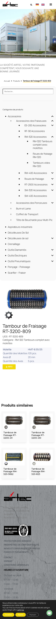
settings (20, 610)
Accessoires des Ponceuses (31, 203)
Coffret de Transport (27, 214)
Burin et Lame (23, 208)
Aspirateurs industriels (20, 227)
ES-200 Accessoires (35, 125)
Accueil (7, 81)
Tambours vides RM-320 (41, 164)
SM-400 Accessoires (35, 196)
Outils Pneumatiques (19, 261)
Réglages (32, 615)
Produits (16, 81)
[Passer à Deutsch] (37, 4)
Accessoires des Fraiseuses (31, 121)
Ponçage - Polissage (19, 267)
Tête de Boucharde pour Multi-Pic (34, 220)
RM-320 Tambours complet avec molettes (42, 145)
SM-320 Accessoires (35, 190)
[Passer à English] (43, 4)
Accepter (8, 615)
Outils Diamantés (17, 249)
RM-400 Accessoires (35, 173)
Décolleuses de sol (18, 238)
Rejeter (20, 615)
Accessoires (14, 116)
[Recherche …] (31, 5)
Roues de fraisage (34, 178)
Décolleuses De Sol (18, 232)
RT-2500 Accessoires (36, 184)
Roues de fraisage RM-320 (42, 155)
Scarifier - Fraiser (17, 272)
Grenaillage (14, 244)
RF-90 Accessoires (34, 131)
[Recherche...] (28, 91)
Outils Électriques (17, 255)
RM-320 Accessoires (35, 136)
